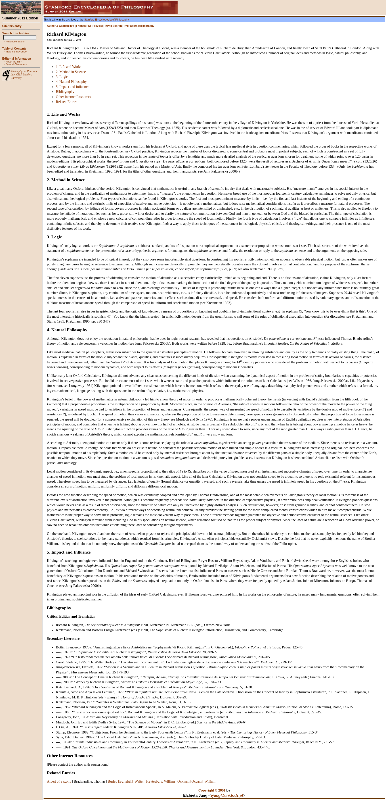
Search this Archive (15, 33)
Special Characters (16, 64)
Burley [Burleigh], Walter (126, 781)
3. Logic (62, 77)
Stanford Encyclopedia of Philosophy (106, 19)
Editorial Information (16, 58)
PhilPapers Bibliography (139, 25)
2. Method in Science (71, 72)
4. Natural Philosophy (71, 81)
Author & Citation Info (60, 25)
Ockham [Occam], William (196, 781)
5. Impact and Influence (72, 87)
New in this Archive (16, 51)
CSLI (19, 74)
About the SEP (13, 61)
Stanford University (21, 76)
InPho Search (113, 25)
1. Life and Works (68, 67)
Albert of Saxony (59, 781)
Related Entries (66, 102)
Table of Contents (14, 48)
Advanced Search (15, 41)
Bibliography (65, 92)
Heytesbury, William (160, 781)
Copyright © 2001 (211, 790)
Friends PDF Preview (89, 25)
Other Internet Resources (73, 97)
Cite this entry (11, 26)
